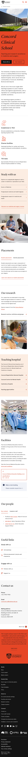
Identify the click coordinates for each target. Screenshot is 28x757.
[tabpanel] (14, 270)
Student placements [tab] (6, 257)
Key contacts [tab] (4, 511)
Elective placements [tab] (18, 257)
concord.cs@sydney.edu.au (9, 601)
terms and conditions (6, 466)
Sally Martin (8, 521)
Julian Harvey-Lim (9, 523)
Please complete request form (14, 488)
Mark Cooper (13, 516)
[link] (5, 6)
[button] (23, 2)
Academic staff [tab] (14, 511)
